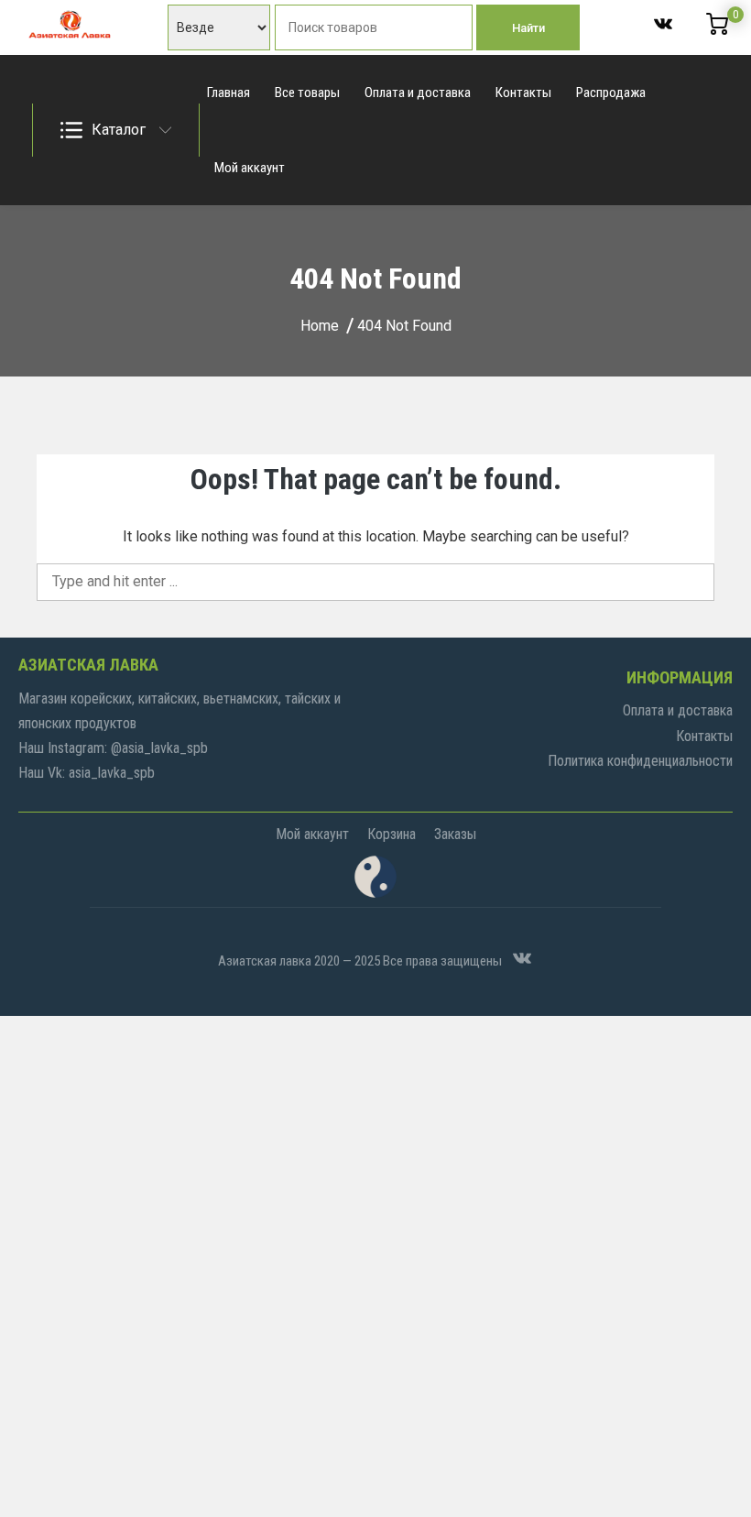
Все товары (307, 92)
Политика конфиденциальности (640, 760)
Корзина (391, 834)
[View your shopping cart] (717, 30)
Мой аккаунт (249, 167)
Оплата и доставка (418, 92)
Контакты (523, 92)
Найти (528, 28)
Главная (228, 92)
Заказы (455, 834)
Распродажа (611, 92)
